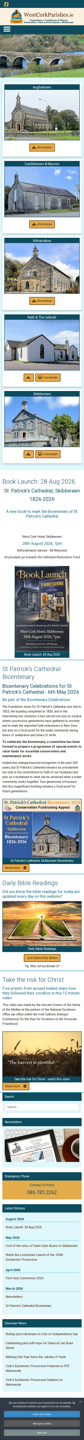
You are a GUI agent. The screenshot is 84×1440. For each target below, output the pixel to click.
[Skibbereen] (42, 422)
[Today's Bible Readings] (42, 923)
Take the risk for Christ (33, 979)
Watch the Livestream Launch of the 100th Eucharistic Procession (34, 1257)
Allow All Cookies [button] (42, 1414)
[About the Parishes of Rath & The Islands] (29, 378)
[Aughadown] (42, 115)
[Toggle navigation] (6, 28)
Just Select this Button (42, 958)
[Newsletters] (42, 1145)
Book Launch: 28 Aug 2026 (38, 481)
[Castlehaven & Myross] (42, 191)
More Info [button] (42, 1432)
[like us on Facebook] (6, 4)
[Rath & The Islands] (42, 345)
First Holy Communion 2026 (25, 1278)
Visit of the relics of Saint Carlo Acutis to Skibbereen (42, 1246)
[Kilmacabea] (42, 268)
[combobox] (42, 1107)
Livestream (50, 377)
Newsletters (14, 1297)
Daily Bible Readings (30, 883)
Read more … (14, 868)
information (44, 147)
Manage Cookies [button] (42, 1423)
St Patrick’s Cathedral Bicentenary (29, 1306)
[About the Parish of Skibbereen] (29, 454)
